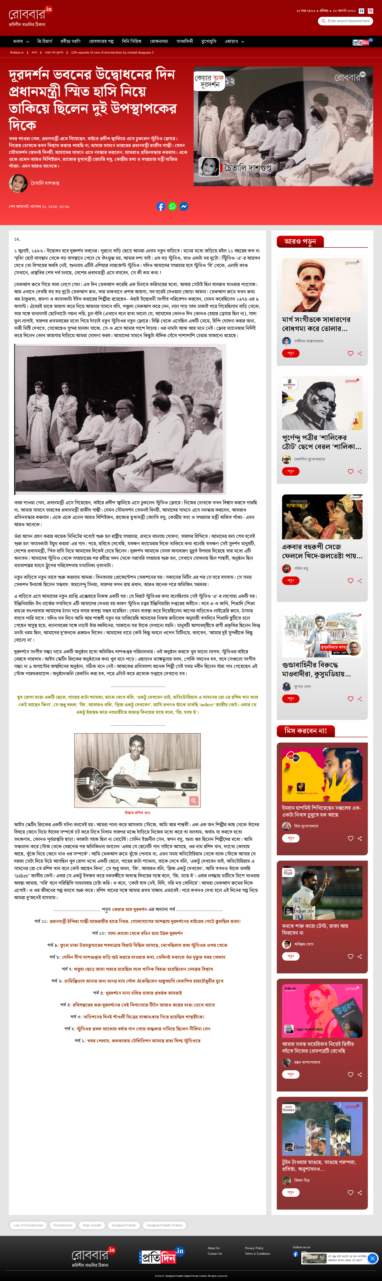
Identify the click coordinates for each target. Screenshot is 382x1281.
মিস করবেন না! (306, 731)
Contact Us (215, 1253)
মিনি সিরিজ (131, 41)
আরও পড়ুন (300, 241)
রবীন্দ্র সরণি (70, 41)
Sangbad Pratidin (124, 1225)
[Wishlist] (351, 353)
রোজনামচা (159, 41)
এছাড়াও (232, 41)
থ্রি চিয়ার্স (44, 41)
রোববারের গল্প (101, 41)
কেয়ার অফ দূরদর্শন (54, 52)
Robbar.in (17, 52)
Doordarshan (62, 1225)
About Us (214, 1248)
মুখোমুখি (208, 41)
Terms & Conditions (257, 1253)
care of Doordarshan (28, 1225)
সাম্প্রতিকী (184, 41)
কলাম (18, 41)
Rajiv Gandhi (92, 1225)
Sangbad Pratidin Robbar (165, 1225)
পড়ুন (291, 353)
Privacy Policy (254, 1248)
